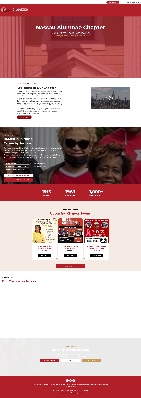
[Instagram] (67, 380)
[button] (78, 11)
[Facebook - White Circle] (70, 380)
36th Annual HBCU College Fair (71, 247)
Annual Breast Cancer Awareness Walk (96, 247)
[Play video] (111, 98)
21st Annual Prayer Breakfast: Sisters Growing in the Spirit (44, 247)
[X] (73, 380)
